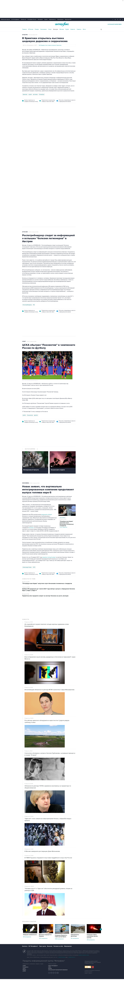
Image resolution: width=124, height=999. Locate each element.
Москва (62, 29)
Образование (60, 19)
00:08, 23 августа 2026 (33, 232)
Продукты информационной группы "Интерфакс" (44, 961)
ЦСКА (24, 415)
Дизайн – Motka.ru (88, 973)
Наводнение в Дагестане (75, 935)
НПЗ (34, 567)
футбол (36, 415)
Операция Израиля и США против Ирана (61, 936)
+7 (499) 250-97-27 (71, 957)
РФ (34, 304)
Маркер (24, 969)
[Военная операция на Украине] (46, 932)
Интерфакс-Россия (32, 19)
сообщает (50, 128)
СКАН (49, 967)
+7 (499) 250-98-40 (61, 957)
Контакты (24, 946)
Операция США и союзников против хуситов (92, 936)
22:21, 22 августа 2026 (54, 113)
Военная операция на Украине (39, 113)
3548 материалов (59, 939)
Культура (55, 29)
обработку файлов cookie (84, 955)
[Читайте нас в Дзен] (49, 973)
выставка (35, 94)
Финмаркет (40, 19)
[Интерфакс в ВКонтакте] (53, 973)
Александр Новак (27, 567)
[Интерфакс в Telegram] (51, 973)
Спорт (50, 29)
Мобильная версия (5, 19)
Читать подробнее (67, 524)
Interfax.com (23, 19)
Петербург (41, 94)
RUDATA (50, 968)
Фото (84, 29)
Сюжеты (79, 29)
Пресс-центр (42, 946)
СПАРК (24, 965)
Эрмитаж (25, 94)
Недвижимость (52, 19)
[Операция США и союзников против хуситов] (94, 932)
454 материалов (27, 936)
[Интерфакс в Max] (58, 973)
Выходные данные (88, 971)
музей (30, 94)
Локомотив (30, 415)
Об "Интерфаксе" (15, 19)
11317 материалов (43, 938)
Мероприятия (68, 19)
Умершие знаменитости (30, 934)
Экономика (43, 29)
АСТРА (24, 971)
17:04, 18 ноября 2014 (32, 34)
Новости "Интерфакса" (53, 965)
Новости (72, 29)
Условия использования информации (92, 970)
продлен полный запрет (49, 557)
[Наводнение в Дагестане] (78, 932)
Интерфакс (62, 24)
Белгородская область (28, 181)
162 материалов (75, 938)
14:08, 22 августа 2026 (34, 483)
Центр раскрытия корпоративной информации (58, 969)
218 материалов (91, 939)
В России (30, 29)
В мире (37, 29)
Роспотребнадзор (27, 304)
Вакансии (49, 946)
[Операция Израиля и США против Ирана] (62, 933)
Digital (67, 29)
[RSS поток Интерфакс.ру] (56, 973)
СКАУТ (24, 968)
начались (31, 527)
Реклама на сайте (58, 946)
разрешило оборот (46, 514)
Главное (24, 29)
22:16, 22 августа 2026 (31, 341)
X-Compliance (25, 967)
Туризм (46, 19)
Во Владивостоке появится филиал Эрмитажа (50, 45)
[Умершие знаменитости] (30, 932)
